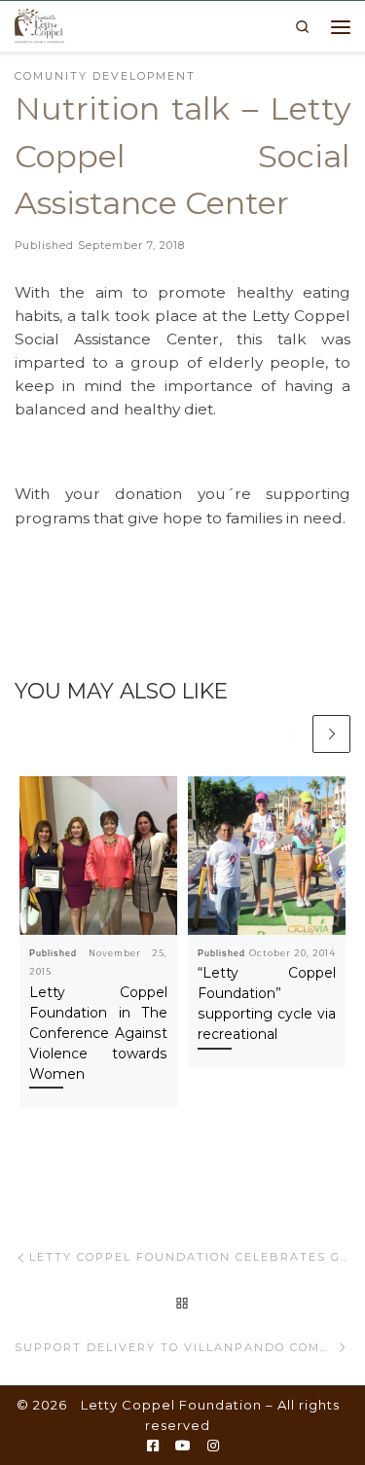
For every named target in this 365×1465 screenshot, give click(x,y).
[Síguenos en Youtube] (183, 1446)
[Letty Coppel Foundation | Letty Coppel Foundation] (39, 24)
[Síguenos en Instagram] (213, 1446)
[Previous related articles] (291, 734)
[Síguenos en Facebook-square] (153, 1446)
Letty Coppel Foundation (171, 1404)
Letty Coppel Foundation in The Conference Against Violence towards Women (98, 1033)
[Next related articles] (331, 734)
